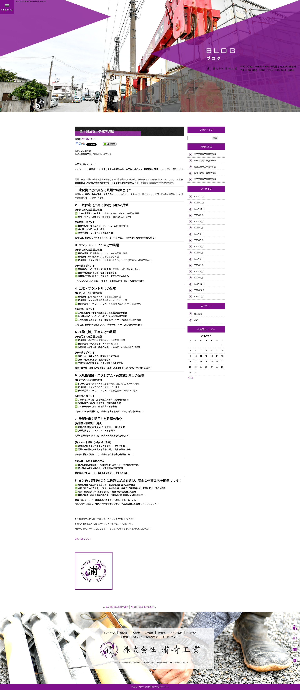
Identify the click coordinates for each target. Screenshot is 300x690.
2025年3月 (198, 253)
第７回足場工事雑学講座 (115, 607)
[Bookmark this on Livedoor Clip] (80, 144)
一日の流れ (191, 633)
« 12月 (190, 378)
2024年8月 (198, 271)
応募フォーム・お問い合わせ (145, 637)
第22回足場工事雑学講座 (205, 160)
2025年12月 (199, 196)
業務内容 (124, 633)
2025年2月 (198, 259)
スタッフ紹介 (176, 633)
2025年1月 (198, 265)
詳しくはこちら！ (83, 539)
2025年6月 (198, 234)
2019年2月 (198, 296)
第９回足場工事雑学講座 (143, 607)
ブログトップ (206, 129)
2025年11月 (199, 203)
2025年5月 (198, 240)
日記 (196, 320)
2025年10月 (199, 209)
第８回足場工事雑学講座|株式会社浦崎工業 (31, 1)
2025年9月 (198, 215)
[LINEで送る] (110, 144)
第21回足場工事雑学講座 (205, 167)
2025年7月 (198, 228)
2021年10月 (199, 290)
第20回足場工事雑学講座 (205, 179)
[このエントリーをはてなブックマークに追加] (77, 144)
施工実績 (198, 313)
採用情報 (161, 633)
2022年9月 (198, 278)
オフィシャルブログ (171, 637)
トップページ (109, 633)
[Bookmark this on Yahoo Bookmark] (83, 144)
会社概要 (124, 637)
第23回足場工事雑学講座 (205, 154)
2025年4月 (198, 246)
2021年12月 (199, 284)
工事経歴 (149, 633)
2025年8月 (198, 221)
